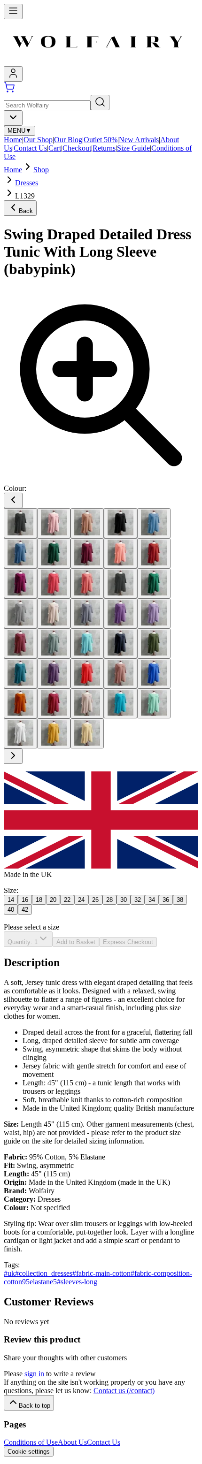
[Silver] (87, 703)
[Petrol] (20, 673)
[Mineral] (53, 643)
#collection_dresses (43, 1273)
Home (13, 140)
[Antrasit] (20, 523)
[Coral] (53, 583)
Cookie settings (29, 1451)
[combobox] (13, 118)
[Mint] (87, 643)
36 (166, 899)
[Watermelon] (154, 703)
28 (109, 899)
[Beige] (87, 523)
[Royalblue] (154, 673)
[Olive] (154, 643)
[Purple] (53, 673)
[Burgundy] (87, 553)
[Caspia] (20, 583)
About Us (72, 1442)
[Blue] (154, 523)
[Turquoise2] (120, 703)
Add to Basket (75, 942)
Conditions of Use (31, 1442)
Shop (41, 170)
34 (151, 899)
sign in (34, 1374)
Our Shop (38, 140)
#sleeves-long (77, 1282)
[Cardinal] (154, 553)
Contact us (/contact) (124, 1391)
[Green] (154, 583)
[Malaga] (20, 643)
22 (67, 899)
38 (180, 899)
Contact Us (30, 148)
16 (25, 899)
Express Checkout (128, 942)
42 (25, 909)
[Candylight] (120, 553)
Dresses (26, 183)
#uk (9, 1273)
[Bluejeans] (20, 553)
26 (95, 899)
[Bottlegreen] (53, 553)
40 (11, 909)
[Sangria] (53, 703)
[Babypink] (53, 523)
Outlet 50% (100, 140)
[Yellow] (53, 733)
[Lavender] (87, 613)
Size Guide (133, 148)
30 (123, 899)
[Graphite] (120, 583)
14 (11, 899)
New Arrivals (139, 140)
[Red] (87, 673)
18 (39, 899)
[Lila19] (120, 613)
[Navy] (120, 643)
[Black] (120, 523)
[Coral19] (87, 583)
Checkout (76, 148)
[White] (20, 733)
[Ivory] (53, 613)
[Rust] (20, 703)
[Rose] (120, 673)
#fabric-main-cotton (101, 1273)
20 (53, 899)
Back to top (34, 1405)
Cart (54, 148)
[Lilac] (154, 613)
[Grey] (20, 613)
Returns (104, 148)
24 (81, 899)
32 (137, 899)
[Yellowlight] (87, 733)
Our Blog (68, 140)
